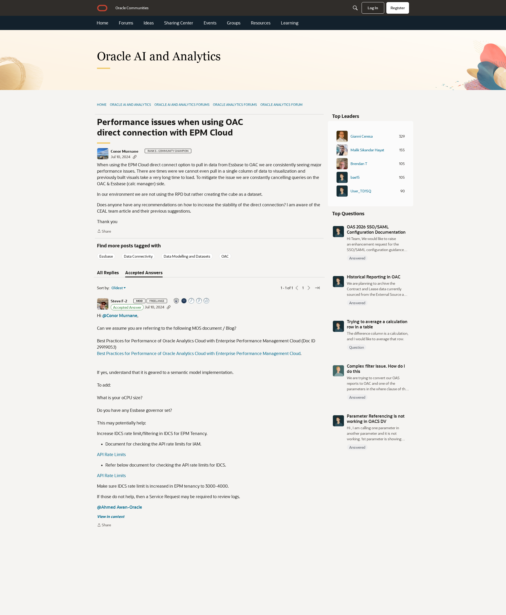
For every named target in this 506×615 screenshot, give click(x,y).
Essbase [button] (106, 256)
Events (210, 23)
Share (104, 231)
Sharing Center (178, 23)
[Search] (355, 8)
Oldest (117, 288)
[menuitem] (132, 8)
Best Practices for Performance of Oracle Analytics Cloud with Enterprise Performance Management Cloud (198, 353)
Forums (126, 23)
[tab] (108, 272)
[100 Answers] (191, 301)
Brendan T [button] (359, 164)
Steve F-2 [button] (119, 301)
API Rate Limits (111, 454)
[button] (103, 153)
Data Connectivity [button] (138, 256)
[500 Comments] (199, 301)
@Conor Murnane (119, 315)
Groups (233, 23)
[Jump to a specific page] (317, 288)
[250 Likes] (206, 301)
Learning (289, 23)
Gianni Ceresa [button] (362, 136)
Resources (260, 23)
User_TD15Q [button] (361, 191)
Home (102, 23)
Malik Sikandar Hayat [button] (367, 150)
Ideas (149, 23)
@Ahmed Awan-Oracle (119, 507)
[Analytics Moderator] (176, 301)
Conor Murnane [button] (124, 151)
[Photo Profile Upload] (184, 301)
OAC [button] (225, 256)
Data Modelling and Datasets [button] (187, 256)
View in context (110, 516)
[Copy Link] (135, 156)
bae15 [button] (355, 177)
